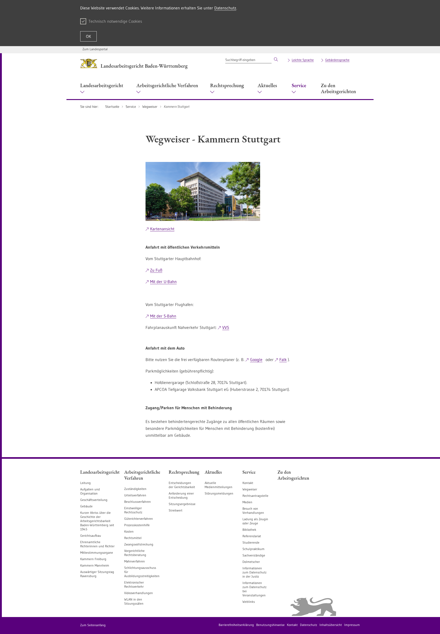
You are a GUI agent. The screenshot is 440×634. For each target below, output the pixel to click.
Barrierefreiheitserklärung (236, 625)
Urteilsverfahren (135, 495)
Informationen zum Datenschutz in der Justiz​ (254, 572)
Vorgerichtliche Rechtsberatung (135, 553)
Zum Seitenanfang (93, 625)
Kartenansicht (162, 228)
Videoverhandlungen (138, 593)
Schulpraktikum (253, 549)
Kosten (129, 531)
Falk (283, 359)
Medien (247, 502)
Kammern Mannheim (94, 565)
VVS (225, 327)
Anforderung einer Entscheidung (181, 495)
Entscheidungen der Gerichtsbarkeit (182, 485)
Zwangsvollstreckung (138, 544)
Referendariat (251, 536)
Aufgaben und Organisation (90, 491)
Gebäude (86, 506)
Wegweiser (249, 489)
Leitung (85, 483)
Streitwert (175, 510)
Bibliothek (249, 530)
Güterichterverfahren (138, 519)
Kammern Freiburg (93, 559)
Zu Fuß (156, 270)
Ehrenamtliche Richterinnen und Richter (97, 544)
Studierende (250, 542)
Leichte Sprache (303, 60)
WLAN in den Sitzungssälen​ (133, 601)
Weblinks (248, 602)
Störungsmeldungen (219, 493)
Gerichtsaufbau (90, 536)
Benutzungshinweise (270, 625)
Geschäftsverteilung (93, 500)
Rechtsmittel (133, 538)
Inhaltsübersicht (330, 625)
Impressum (352, 625)
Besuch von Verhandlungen (253, 510)
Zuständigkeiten (135, 489)
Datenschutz (225, 8)
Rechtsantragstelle (255, 496)
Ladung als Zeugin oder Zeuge (255, 521)
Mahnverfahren (134, 561)
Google (256, 359)
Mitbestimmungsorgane (96, 553)
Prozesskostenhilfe (137, 525)
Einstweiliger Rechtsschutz (133, 510)
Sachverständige (253, 555)
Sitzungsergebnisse (182, 504)
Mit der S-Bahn (163, 316)
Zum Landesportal (95, 49)
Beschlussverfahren (137, 502)
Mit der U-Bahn (163, 281)
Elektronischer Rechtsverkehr (134, 584)
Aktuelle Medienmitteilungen (218, 485)
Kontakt (247, 483)
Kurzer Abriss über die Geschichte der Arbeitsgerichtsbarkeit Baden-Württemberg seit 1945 (97, 521)
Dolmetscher (251, 562)
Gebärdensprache (337, 60)
